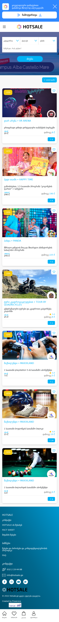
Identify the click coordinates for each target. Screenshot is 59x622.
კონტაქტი (6, 520)
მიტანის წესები (9, 535)
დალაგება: (50, 80)
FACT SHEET (8, 530)
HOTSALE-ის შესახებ (12, 525)
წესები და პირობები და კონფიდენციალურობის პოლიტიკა (24, 549)
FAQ (4, 555)
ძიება (30, 59)
